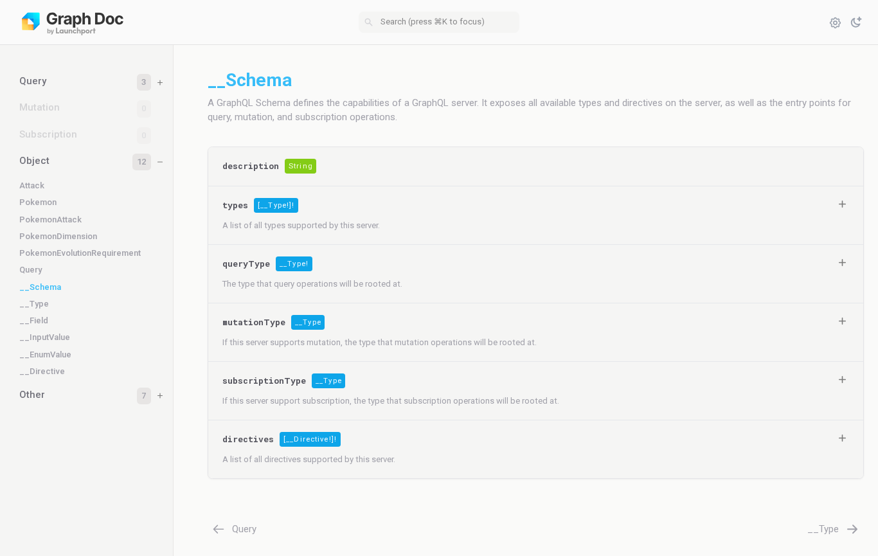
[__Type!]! (276, 205)
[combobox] (439, 22)
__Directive (42, 371)
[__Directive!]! (310, 439)
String (301, 166)
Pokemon (38, 202)
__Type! (294, 264)
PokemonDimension (58, 236)
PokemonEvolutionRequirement (80, 253)
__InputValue (44, 337)
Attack (31, 185)
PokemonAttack (50, 219)
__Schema (40, 287)
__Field (33, 320)
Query (30, 269)
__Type (34, 304)
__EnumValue (45, 354)
